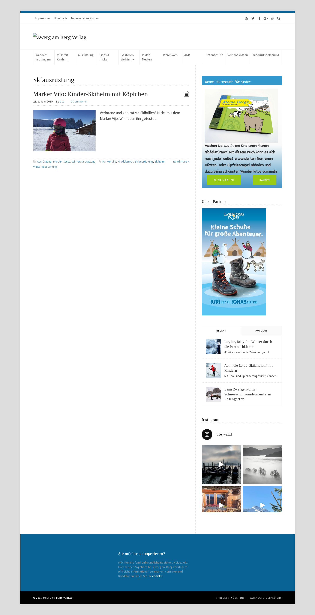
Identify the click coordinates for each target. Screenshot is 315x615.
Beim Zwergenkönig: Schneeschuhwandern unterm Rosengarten (247, 394)
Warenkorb (170, 55)
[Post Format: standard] (186, 94)
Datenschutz (214, 55)
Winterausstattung (84, 161)
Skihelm (159, 161)
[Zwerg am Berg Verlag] (59, 37)
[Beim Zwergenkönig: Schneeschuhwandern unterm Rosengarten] (213, 394)
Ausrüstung (86, 55)
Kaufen (265, 180)
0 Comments (79, 101)
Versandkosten (238, 55)
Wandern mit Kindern (43, 57)
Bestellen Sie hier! (127, 57)
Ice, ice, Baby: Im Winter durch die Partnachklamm (248, 344)
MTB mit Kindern (62, 57)
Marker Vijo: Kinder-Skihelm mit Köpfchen (90, 94)
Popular (261, 330)
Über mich (60, 18)
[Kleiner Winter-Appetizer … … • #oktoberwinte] (262, 505)
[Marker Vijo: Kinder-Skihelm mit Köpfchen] (64, 130)
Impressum (42, 18)
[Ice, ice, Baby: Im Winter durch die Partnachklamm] (213, 346)
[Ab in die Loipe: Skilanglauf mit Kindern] (213, 370)
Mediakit (157, 576)
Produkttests (61, 161)
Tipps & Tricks (104, 57)
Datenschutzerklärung (85, 18)
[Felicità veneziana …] (221, 464)
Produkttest (125, 161)
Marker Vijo (109, 161)
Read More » (181, 161)
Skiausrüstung (144, 161)
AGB (187, 55)
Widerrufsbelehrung (265, 55)
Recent (221, 330)
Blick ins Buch (224, 180)
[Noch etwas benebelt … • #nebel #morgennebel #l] (262, 464)
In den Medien (147, 57)
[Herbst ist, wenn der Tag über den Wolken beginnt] (221, 505)
